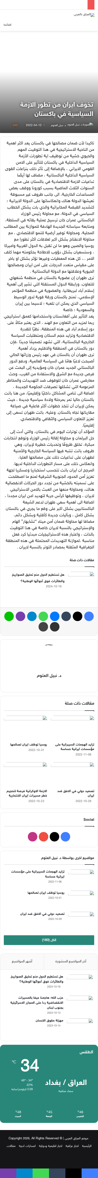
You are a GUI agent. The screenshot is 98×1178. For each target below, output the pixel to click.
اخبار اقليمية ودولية (50, 1146)
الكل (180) (49, 940)
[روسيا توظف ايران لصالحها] (25, 728)
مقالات (11, 1146)
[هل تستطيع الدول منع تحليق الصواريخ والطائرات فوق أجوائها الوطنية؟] (81, 580)
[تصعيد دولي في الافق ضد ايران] (72, 774)
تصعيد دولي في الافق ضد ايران (42, 914)
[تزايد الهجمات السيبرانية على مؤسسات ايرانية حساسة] (72, 728)
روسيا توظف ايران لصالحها (28, 745)
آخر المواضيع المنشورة (70, 962)
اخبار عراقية (72, 1146)
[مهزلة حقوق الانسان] (80, 1027)
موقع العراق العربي (76, 1138)
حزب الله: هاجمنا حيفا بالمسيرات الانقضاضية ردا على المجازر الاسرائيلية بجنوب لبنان (36, 1003)
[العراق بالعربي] (84, 15)
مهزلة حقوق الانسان (49, 1021)
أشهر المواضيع (22, 962)
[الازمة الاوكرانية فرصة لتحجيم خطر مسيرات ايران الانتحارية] (25, 774)
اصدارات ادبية (27, 1146)
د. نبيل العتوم (58, 125)
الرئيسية (87, 1146)
